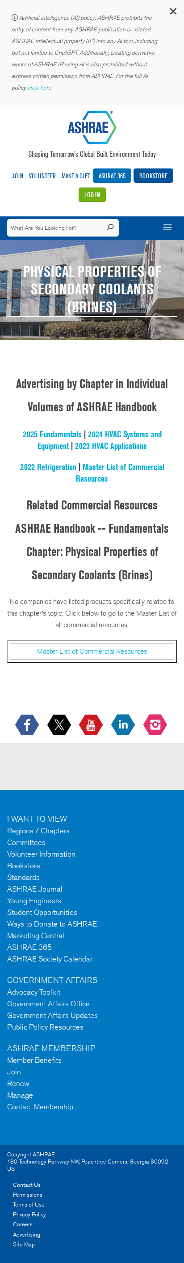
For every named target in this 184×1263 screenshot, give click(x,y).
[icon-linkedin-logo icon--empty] (124, 725)
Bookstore (153, 176)
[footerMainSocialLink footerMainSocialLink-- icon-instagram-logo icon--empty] (156, 725)
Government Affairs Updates (52, 1015)
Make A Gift (76, 176)
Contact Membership (40, 1106)
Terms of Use (29, 1204)
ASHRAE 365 (112, 176)
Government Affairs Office (48, 1003)
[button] (173, 13)
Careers (23, 1224)
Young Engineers (34, 900)
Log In (92, 194)
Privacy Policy (29, 1214)
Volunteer (42, 176)
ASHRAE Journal (35, 888)
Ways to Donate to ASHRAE (52, 923)
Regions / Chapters (38, 830)
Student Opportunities (42, 912)
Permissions (27, 1194)
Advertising (26, 1234)
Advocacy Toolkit (33, 991)
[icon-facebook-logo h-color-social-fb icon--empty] (28, 725)
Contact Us (27, 1185)
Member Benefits (34, 1060)
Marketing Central (35, 935)
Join (17, 176)
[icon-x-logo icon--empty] (60, 725)
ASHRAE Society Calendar (49, 958)
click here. (41, 87)
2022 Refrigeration (48, 466)
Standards (23, 877)
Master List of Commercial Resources (92, 651)
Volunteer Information (41, 853)
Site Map (24, 1244)
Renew (18, 1083)
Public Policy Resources (45, 1026)
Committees (26, 842)
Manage (20, 1095)
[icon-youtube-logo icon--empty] (91, 725)
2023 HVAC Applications (111, 445)
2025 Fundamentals (52, 434)
